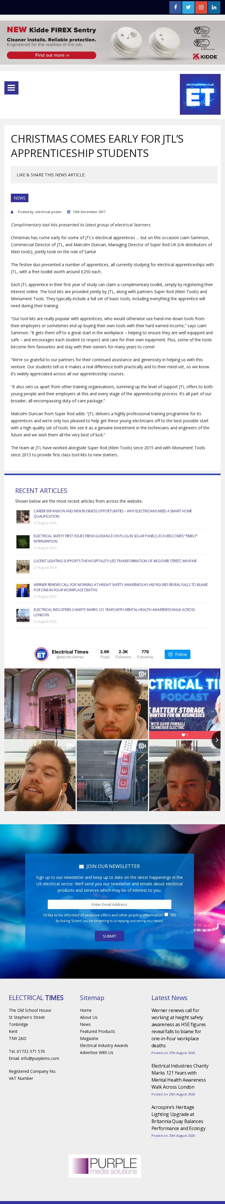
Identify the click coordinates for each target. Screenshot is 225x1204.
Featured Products (97, 1031)
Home (86, 1010)
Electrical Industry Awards (104, 1045)
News (85, 1024)
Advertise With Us (96, 1052)
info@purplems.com (40, 1058)
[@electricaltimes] (41, 654)
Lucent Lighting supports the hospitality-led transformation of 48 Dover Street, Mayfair (115, 560)
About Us (89, 1017)
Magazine (89, 1038)
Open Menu (11, 87)
